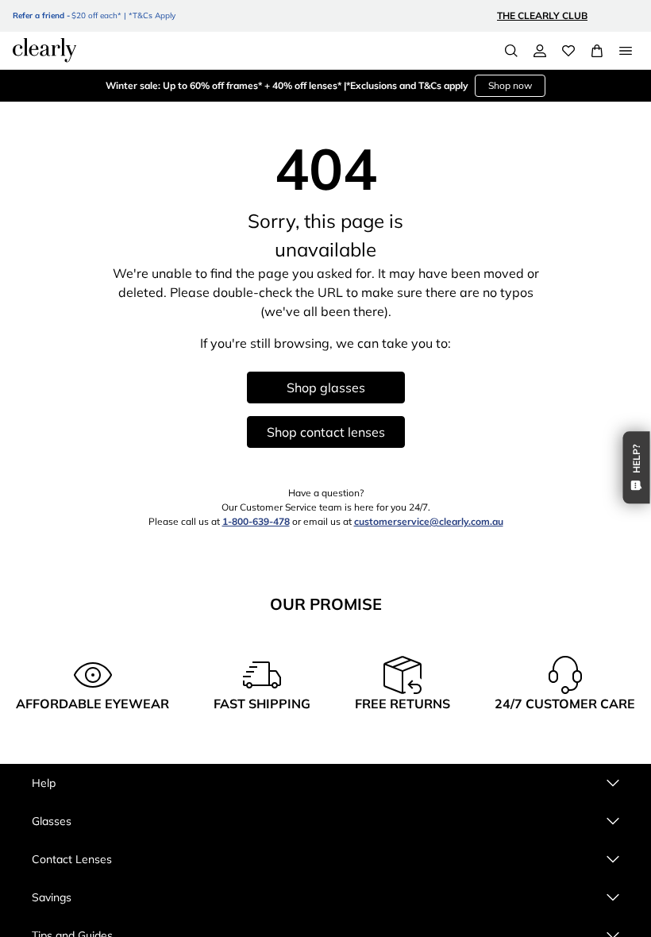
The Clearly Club (542, 15)
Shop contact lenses (326, 432)
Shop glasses (326, 387)
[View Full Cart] (597, 51)
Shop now (510, 85)
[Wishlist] (568, 51)
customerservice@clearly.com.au (428, 521)
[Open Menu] (625, 51)
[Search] (511, 51)
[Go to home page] (44, 50)
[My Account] (540, 51)
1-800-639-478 (256, 521)
